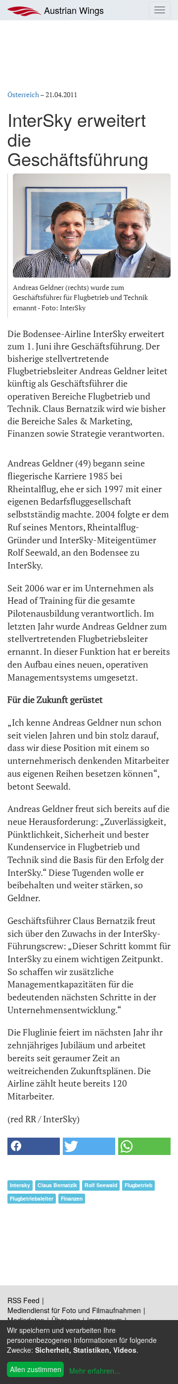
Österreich (23, 94)
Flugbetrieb (138, 1185)
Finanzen (72, 1198)
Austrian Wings (73, 9)
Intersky (20, 1185)
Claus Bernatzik (57, 1185)
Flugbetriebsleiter (31, 1198)
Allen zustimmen (35, 1369)
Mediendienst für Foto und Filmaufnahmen (74, 1310)
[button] (33, 1146)
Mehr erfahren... (94, 1371)
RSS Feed (23, 1300)
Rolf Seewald (101, 1185)
